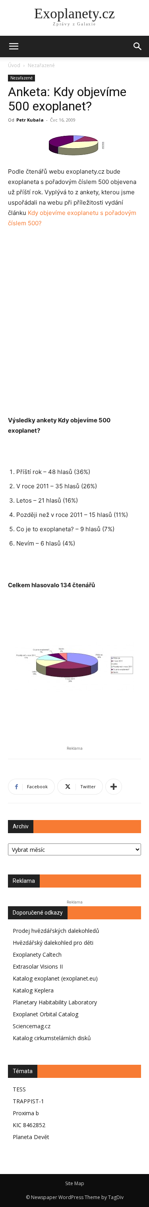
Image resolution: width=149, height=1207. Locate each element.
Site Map (74, 1183)
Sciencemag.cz (31, 1026)
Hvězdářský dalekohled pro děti (53, 942)
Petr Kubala (30, 120)
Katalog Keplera (33, 990)
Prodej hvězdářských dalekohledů (56, 930)
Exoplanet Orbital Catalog (45, 1014)
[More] (113, 787)
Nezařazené (41, 65)
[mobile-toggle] (13, 46)
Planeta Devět (31, 1137)
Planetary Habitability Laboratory (55, 1002)
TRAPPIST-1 (28, 1101)
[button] (138, 46)
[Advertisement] (74, 317)
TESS (19, 1089)
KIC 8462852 (29, 1125)
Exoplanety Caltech (37, 954)
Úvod (14, 65)
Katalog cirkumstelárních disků (52, 1038)
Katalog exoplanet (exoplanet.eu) (55, 978)
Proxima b (26, 1113)
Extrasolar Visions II (38, 966)
